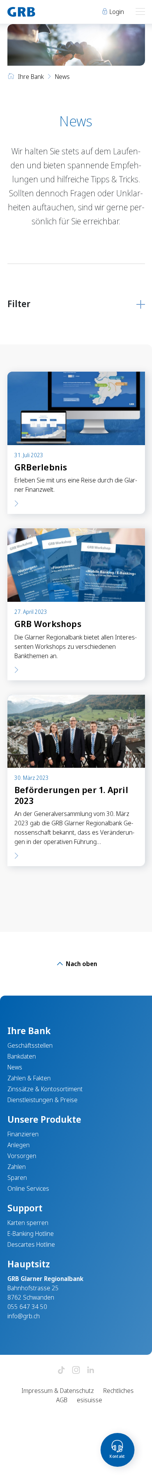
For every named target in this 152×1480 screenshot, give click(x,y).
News (14, 1067)
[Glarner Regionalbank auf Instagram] (76, 1371)
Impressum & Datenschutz (57, 1390)
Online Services (28, 1188)
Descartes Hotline (31, 1244)
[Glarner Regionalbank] (38, 12)
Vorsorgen (21, 1155)
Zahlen (16, 1166)
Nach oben (80, 963)
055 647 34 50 (27, 1306)
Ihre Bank (31, 76)
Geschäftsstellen (30, 1045)
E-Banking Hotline (30, 1233)
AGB (61, 1400)
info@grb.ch (23, 1316)
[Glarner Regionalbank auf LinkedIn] (91, 1371)
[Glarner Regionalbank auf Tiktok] (61, 1371)
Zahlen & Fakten (29, 1078)
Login (116, 11)
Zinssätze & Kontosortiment (45, 1089)
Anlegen (18, 1145)
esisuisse (89, 1400)
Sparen (17, 1177)
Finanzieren (23, 1134)
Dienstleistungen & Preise (42, 1100)
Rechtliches (118, 1390)
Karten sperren (27, 1222)
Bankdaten (21, 1056)
